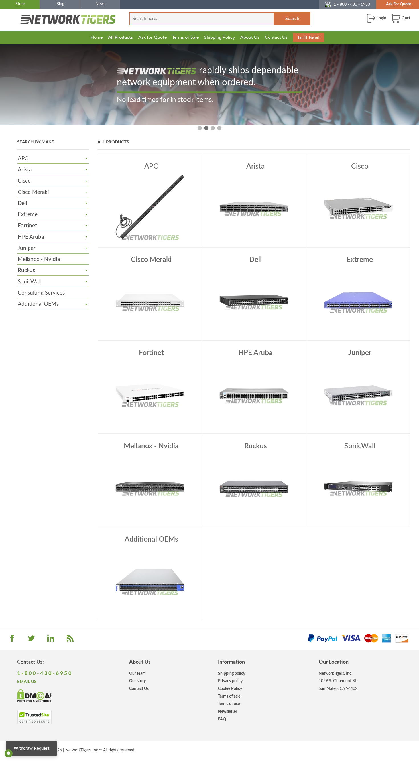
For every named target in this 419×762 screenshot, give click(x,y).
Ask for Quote (152, 37)
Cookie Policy (230, 688)
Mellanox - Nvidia (39, 259)
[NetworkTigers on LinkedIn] (50, 640)
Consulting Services (41, 293)
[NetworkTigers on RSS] (70, 640)
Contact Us (276, 37)
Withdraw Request (31, 748)
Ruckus (26, 270)
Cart (405, 18)
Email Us (26, 682)
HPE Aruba (31, 237)
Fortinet (27, 225)
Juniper (27, 248)
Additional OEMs (38, 304)
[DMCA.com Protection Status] (34, 695)
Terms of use (229, 704)
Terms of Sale (185, 37)
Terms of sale (229, 696)
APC (23, 158)
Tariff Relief (308, 37)
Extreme (28, 214)
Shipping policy (231, 673)
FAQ (222, 719)
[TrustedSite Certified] (34, 717)
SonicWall (29, 282)
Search (292, 18)
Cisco (24, 181)
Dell (22, 203)
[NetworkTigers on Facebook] (12, 640)
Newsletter (227, 711)
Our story (137, 681)
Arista (25, 170)
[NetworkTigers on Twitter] (31, 640)
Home (97, 37)
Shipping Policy (219, 37)
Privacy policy (230, 681)
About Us (249, 37)
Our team (137, 673)
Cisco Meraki (33, 192)
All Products (120, 37)
